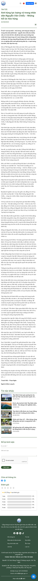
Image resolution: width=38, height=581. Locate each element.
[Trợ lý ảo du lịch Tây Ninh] (33, 576)
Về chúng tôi (11, 537)
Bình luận (6, 467)
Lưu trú (27, 546)
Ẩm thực (27, 543)
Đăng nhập (30, 3)
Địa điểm (28, 540)
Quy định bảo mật (12, 543)
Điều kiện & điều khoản (14, 540)
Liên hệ (9, 546)
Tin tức (4, 9)
